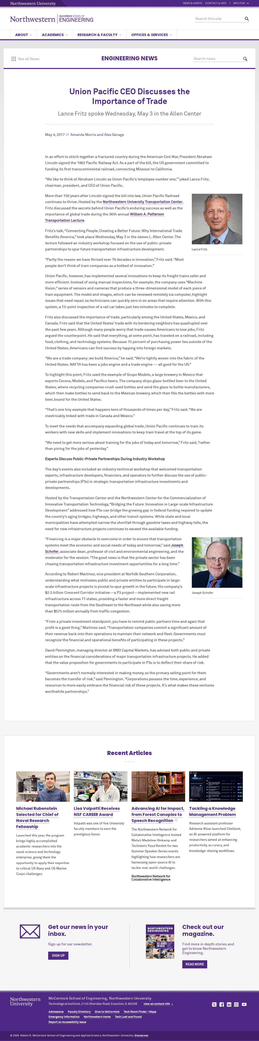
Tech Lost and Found (128, 1017)
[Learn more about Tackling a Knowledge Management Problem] (216, 786)
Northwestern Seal (29, 1008)
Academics (53, 34)
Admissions (56, 1011)
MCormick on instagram (237, 1004)
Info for (239, 3)
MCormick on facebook (221, 1004)
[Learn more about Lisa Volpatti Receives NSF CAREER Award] (100, 786)
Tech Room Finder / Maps (140, 1011)
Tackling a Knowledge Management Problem (212, 811)
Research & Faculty (97, 34)
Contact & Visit (216, 3)
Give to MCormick (107, 1011)
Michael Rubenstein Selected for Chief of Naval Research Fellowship (37, 817)
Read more (195, 964)
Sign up (58, 955)
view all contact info (157, 1004)
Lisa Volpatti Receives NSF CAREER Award (97, 811)
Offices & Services (149, 34)
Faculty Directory (79, 1011)
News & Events (192, 3)
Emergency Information (64, 1017)
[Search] (247, 18)
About (21, 34)
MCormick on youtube (244, 1004)
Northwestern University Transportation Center (142, 202)
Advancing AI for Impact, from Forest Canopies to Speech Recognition (158, 814)
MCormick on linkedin (229, 1004)
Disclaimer (141, 1035)
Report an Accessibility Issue (67, 1022)
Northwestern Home (97, 1017)
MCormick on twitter (213, 1004)
